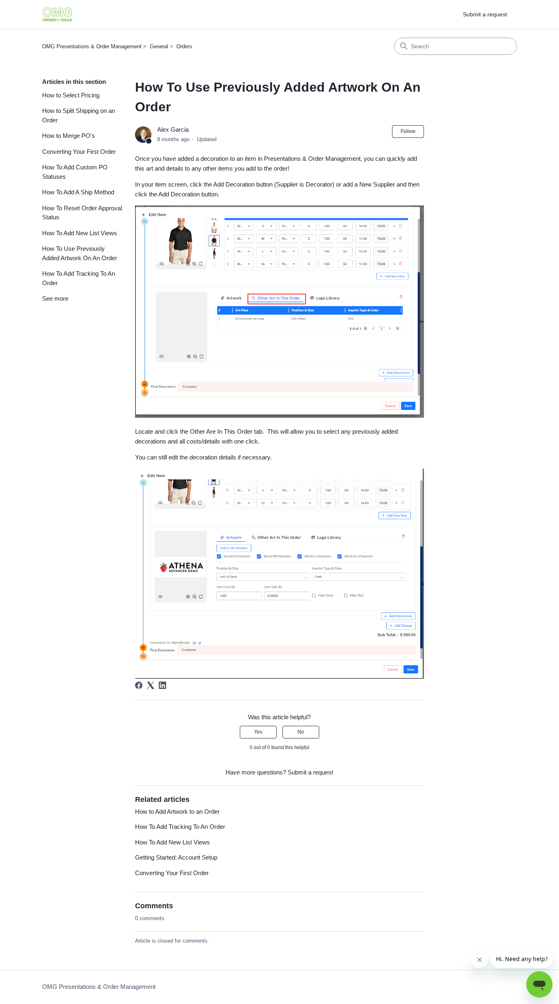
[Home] (57, 14)
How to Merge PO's (68, 135)
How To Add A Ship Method (78, 192)
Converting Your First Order (79, 151)
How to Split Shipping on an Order (78, 115)
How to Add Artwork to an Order (177, 811)
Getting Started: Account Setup (176, 857)
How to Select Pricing (70, 95)
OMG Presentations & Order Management (92, 46)
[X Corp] (150, 685)
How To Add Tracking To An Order (78, 278)
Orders (184, 46)
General (159, 46)
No (301, 732)
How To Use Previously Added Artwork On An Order (79, 253)
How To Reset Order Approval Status (82, 213)
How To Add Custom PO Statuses (75, 172)
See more (55, 298)
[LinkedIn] (162, 685)
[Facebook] (138, 685)
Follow (408, 131)
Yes (258, 732)
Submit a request (485, 14)
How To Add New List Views (79, 233)
